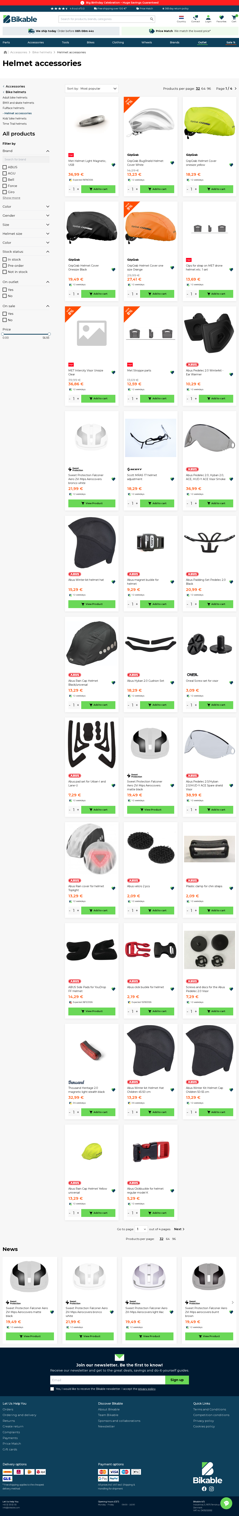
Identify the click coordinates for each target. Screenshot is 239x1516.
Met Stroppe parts (139, 370)
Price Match (12, 1443)
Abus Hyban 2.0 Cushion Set (145, 680)
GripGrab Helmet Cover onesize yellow (201, 163)
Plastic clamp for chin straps (204, 886)
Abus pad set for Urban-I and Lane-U (87, 783)
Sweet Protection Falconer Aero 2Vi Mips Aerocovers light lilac (146, 1310)
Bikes (90, 42)
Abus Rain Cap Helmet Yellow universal (87, 1190)
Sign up (177, 1380)
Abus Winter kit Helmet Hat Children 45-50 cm (145, 1090)
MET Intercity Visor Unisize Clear (85, 372)
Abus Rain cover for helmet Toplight (86, 888)
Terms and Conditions (209, 1409)
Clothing (118, 42)
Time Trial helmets (15, 123)
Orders (8, 1409)
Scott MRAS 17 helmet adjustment (142, 477)
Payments (10, 1438)
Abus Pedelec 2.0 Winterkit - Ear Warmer (204, 372)
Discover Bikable (110, 1403)
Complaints (11, 1432)
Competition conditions (211, 1415)
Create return (13, 1426)
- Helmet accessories (17, 113)
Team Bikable (108, 1415)
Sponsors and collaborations (119, 1421)
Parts (6, 42)
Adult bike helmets (15, 97)
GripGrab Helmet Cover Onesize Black (83, 267)
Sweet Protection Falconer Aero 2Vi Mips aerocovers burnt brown (206, 1312)
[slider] (2, 334)
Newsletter (106, 1426)
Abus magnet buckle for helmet (143, 581)
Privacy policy (203, 1421)
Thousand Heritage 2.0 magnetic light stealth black (86, 1090)
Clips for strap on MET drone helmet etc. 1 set (204, 267)
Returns (9, 1421)
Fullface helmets (13, 108)
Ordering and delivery (19, 1415)
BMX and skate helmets (18, 102)
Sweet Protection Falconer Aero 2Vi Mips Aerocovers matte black (144, 785)
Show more (11, 198)
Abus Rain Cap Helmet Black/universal (83, 682)
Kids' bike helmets (14, 118)
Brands (174, 42)
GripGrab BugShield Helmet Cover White (145, 163)
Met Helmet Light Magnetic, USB (87, 163)
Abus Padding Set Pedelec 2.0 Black (206, 581)
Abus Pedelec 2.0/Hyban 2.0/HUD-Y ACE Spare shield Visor (204, 785)
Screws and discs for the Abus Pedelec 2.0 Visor (205, 989)
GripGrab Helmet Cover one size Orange (145, 267)
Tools (65, 42)
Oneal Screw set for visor (202, 680)
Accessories (36, 42)
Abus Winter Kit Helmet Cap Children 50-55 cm (204, 1090)
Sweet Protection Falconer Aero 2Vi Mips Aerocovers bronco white (85, 479)
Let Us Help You (14, 1403)
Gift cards (10, 1449)
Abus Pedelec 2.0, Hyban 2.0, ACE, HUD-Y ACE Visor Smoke (206, 477)
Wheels (147, 42)
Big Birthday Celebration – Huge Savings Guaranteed (122, 2)
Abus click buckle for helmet (145, 987)
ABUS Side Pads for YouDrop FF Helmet (87, 989)
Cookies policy (204, 1426)
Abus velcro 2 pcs (138, 886)
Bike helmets (16, 92)
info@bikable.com (11, 1507)
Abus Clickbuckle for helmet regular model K (145, 1190)
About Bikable (109, 1409)
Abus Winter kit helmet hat (86, 580)
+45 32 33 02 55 (9, 1504)
